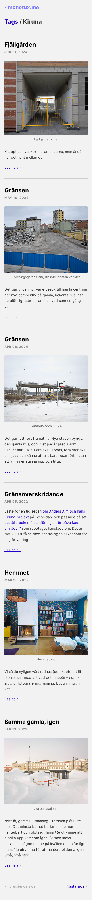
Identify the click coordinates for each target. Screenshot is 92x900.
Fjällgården (20, 44)
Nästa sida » (77, 886)
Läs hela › (12, 167)
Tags (11, 21)
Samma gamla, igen (31, 721)
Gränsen (16, 190)
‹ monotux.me (22, 7)
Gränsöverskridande (33, 494)
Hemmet (16, 572)
